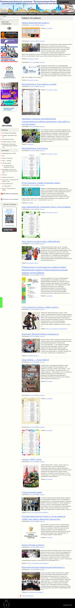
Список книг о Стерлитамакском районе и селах (10, 180)
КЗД (3, 155)
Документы (32, 14)
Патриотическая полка (8, 177)
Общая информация (21, 14)
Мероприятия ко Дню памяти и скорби (39, 84)
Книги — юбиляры (6, 160)
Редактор (42, 25)
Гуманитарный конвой (32, 492)
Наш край (70, 14)
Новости (10, 14)
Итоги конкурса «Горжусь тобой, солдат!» (40, 307)
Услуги (62, 14)
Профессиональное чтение (9, 141)
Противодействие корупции (9, 133)
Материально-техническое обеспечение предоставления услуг (9, 145)
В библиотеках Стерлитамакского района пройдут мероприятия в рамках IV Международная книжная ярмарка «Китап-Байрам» (45, 270)
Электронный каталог (7, 183)
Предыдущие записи (27, 595)
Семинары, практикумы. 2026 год (9, 136)
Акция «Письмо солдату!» (33, 545)
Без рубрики (49, 28)
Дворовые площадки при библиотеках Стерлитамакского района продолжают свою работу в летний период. (46, 121)
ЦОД (52, 14)
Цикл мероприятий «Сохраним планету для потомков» (46, 207)
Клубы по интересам (7, 158)
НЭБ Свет (4, 175)
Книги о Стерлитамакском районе (8, 189)
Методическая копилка (8, 139)
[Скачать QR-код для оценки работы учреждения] (9, 127)
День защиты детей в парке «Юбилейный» (41, 241)
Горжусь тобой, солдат (32, 459)
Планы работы (7, 186)
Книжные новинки (6, 163)
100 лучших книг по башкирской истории (9, 166)
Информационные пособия (9, 153)
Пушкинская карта (42, 14)
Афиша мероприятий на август (36, 22)
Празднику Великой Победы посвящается (40, 334)
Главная (4, 16)
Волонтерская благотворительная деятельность (43, 567)
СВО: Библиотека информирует (59, 328)
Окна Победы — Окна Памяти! (35, 359)
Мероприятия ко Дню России (35, 148)
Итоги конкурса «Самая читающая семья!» (41, 182)
